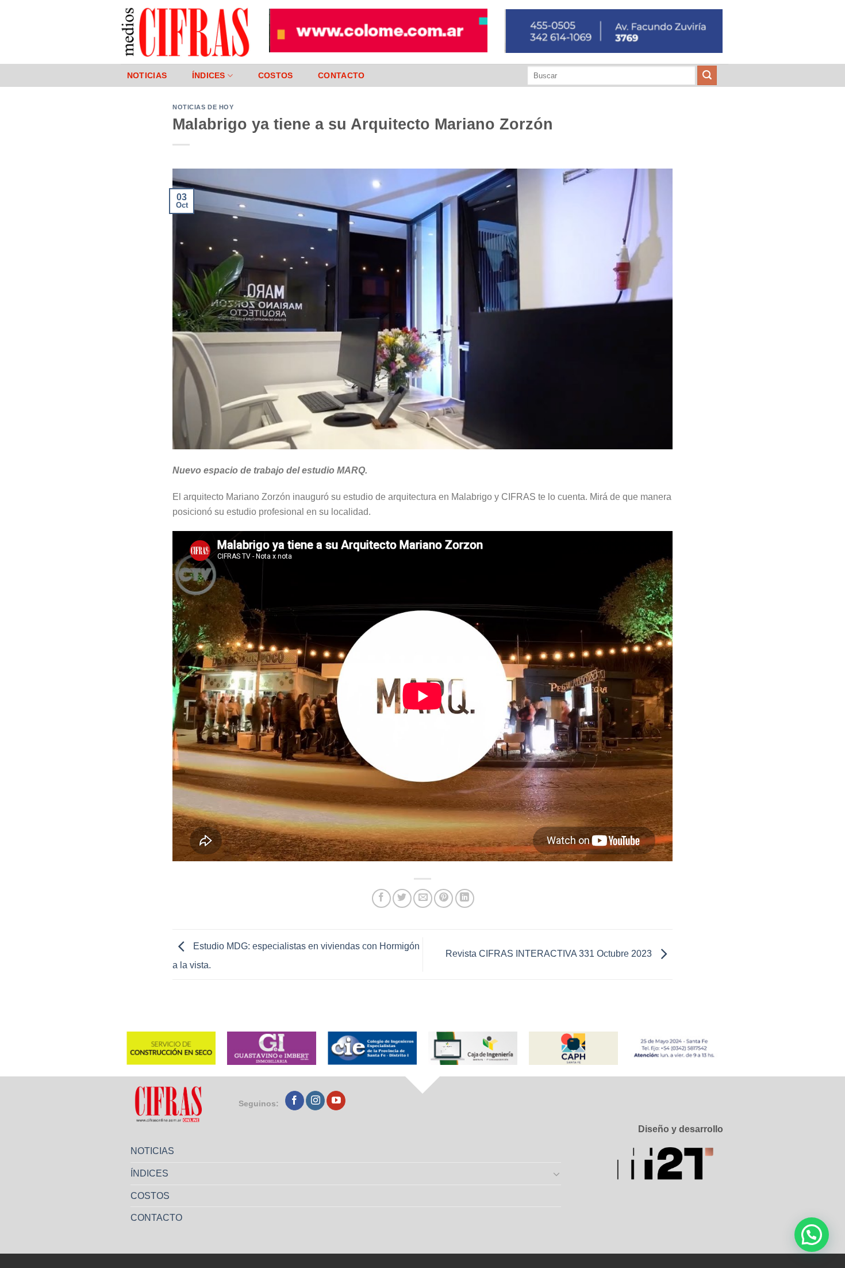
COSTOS (275, 75)
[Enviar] (707, 75)
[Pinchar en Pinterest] (443, 898)
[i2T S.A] (670, 1165)
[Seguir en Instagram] (315, 1100)
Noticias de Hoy (202, 107)
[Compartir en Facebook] (381, 898)
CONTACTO (341, 75)
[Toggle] (557, 1174)
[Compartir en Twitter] (402, 898)
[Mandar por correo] (422, 898)
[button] (811, 1234)
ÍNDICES (208, 75)
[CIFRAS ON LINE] (186, 31)
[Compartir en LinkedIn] (464, 898)
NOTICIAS (147, 75)
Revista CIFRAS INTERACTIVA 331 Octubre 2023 (549, 953)
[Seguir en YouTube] (336, 1100)
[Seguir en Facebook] (294, 1100)
